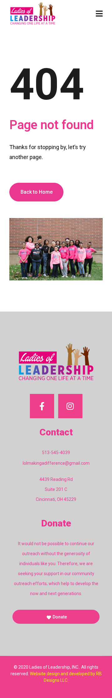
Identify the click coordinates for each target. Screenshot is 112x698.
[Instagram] (70, 406)
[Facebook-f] (42, 406)
